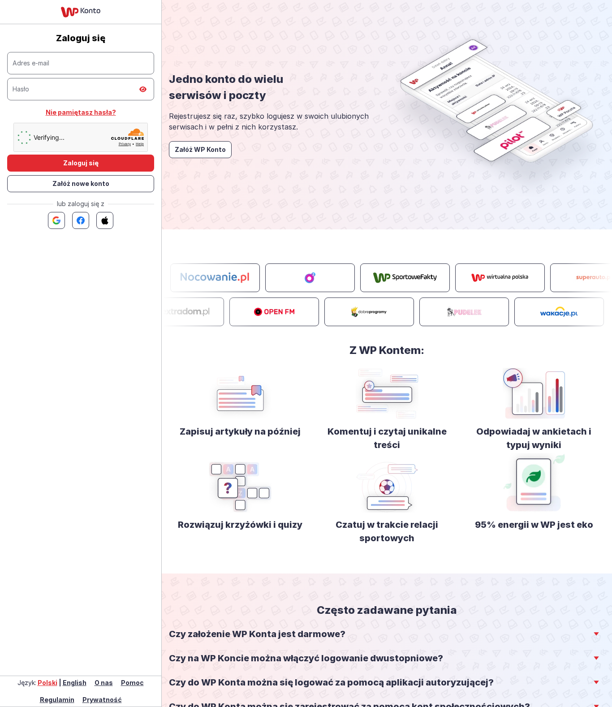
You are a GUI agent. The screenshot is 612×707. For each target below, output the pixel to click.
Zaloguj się (81, 163)
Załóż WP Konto (200, 149)
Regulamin (57, 699)
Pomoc (132, 682)
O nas (104, 682)
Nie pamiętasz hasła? (81, 112)
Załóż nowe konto (80, 183)
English (74, 682)
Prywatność (102, 699)
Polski (47, 682)
